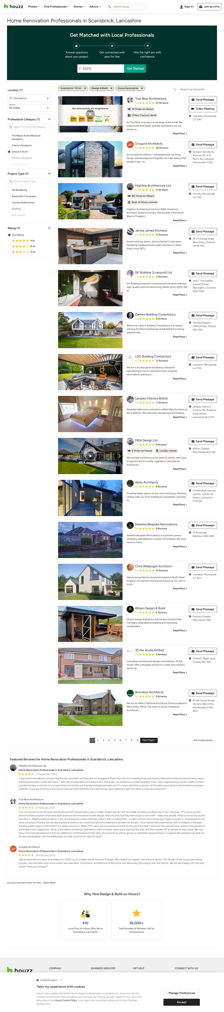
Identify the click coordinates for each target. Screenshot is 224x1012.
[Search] (109, 6)
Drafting (16, 208)
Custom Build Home (23, 202)
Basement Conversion (24, 196)
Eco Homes (18, 215)
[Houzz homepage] (13, 6)
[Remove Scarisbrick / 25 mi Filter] (85, 88)
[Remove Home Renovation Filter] (142, 88)
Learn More (49, 882)
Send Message (205, 99)
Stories (78, 6)
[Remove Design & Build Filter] (111, 88)
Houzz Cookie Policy (66, 1000)
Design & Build (20, 151)
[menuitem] (34, 6)
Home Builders (20, 164)
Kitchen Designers (22, 158)
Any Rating (18, 234)
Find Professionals (55, 6)
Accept (181, 1002)
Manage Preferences (182, 993)
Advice (93, 6)
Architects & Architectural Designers (26, 137)
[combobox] (126, 6)
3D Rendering (19, 190)
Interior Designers (22, 145)
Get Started (135, 68)
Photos (32, 6)
